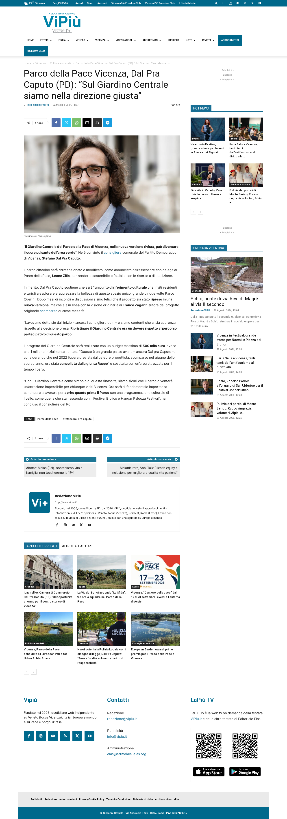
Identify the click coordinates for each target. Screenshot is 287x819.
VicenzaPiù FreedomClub (126, 3)
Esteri (44, 40)
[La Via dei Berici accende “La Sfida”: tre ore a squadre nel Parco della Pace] (101, 572)
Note (189, 40)
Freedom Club (36, 50)
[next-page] (34, 672)
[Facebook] (223, 3)
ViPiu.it (196, 719)
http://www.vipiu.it (66, 502)
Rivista (206, 40)
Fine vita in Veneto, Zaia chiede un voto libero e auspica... (206, 194)
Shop (90, 3)
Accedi (79, 3)
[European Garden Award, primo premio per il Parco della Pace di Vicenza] (155, 629)
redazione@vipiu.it (122, 719)
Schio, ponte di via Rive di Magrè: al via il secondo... (225, 301)
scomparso (48, 311)
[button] (216, 3)
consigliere (113, 252)
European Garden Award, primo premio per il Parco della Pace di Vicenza (153, 654)
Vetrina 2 (197, 184)
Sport (82, 586)
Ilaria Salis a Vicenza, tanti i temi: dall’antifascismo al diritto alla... (237, 362)
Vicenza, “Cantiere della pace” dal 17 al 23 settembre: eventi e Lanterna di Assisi (155, 597)
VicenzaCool (124, 40)
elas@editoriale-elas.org (126, 754)
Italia (62, 40)
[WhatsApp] (76, 122)
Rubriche (173, 40)
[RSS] (245, 3)
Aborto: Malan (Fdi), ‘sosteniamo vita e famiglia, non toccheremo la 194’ (54, 470)
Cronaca (30, 586)
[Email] (87, 122)
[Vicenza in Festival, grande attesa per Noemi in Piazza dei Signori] (208, 129)
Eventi (135, 586)
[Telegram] (107, 122)
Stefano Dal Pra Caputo (77, 418)
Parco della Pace (47, 418)
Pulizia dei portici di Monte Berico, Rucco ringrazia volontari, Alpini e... (236, 408)
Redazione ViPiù (38, 104)
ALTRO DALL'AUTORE (77, 546)
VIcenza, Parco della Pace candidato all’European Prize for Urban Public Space (45, 654)
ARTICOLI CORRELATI (41, 546)
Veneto (80, 40)
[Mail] (237, 3)
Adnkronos (150, 40)
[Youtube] (260, 3)
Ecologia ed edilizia (143, 643)
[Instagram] (230, 3)
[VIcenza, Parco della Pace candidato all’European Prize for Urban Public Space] (48, 629)
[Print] (97, 122)
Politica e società (61, 63)
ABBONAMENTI (230, 40)
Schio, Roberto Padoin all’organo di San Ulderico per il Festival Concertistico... (240, 385)
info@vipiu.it (117, 736)
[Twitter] (252, 3)
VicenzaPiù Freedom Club (160, 3)
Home (30, 40)
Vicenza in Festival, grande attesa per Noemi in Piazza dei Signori (207, 148)
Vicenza (100, 40)
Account (102, 3)
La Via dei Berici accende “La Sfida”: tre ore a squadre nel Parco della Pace (101, 597)
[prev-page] (26, 672)
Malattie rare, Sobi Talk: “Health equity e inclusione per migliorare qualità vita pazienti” (145, 470)
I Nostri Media (187, 3)
